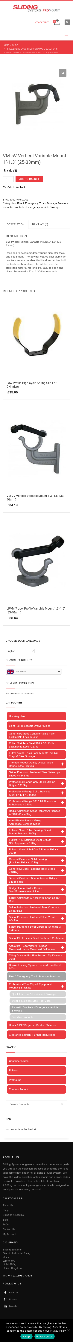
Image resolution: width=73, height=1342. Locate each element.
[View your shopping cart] (56, 22)
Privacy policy (44, 1336)
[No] (68, 1330)
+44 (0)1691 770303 (20, 1275)
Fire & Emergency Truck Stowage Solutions (43, 203)
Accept (26, 1336)
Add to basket (29, 179)
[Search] (62, 1104)
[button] (62, 73)
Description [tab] (16, 224)
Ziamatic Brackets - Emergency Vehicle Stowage (31, 207)
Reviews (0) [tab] (40, 224)
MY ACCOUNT (42, 22)
